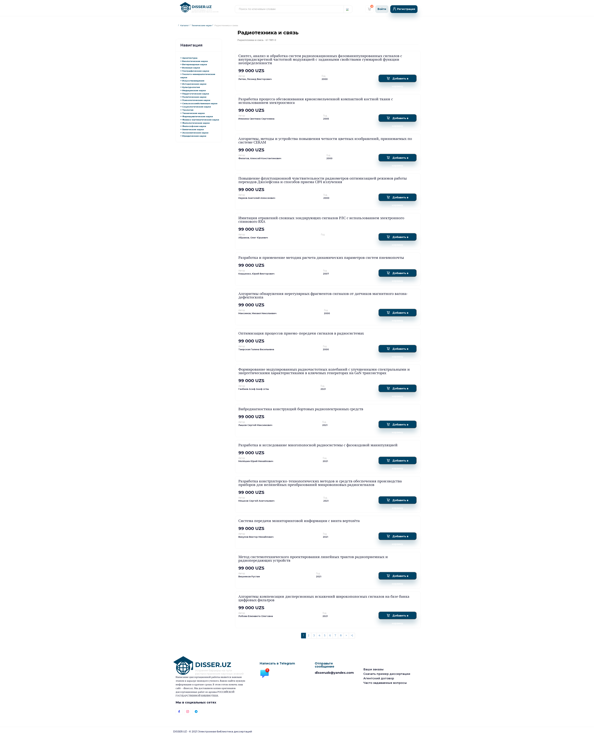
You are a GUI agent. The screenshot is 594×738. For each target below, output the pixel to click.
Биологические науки (195, 61)
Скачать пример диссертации (386, 674)
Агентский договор (378, 678)
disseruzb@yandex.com (334, 673)
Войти (382, 9)
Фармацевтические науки (197, 116)
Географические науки (195, 71)
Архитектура (189, 58)
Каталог (184, 25)
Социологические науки (196, 106)
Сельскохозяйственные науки (199, 103)
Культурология (191, 87)
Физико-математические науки (200, 119)
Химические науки (193, 129)
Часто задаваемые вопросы (385, 683)
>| (352, 635)
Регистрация (406, 9)
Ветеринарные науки (194, 64)
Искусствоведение (193, 80)
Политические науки (194, 97)
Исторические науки (194, 84)
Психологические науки (196, 100)
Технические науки (202, 25)
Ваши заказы (373, 669)
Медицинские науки (194, 90)
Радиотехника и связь (226, 25)
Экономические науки (195, 132)
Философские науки (194, 126)
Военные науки (191, 67)
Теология (187, 110)
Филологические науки (196, 123)
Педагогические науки (195, 93)
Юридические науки (194, 136)
